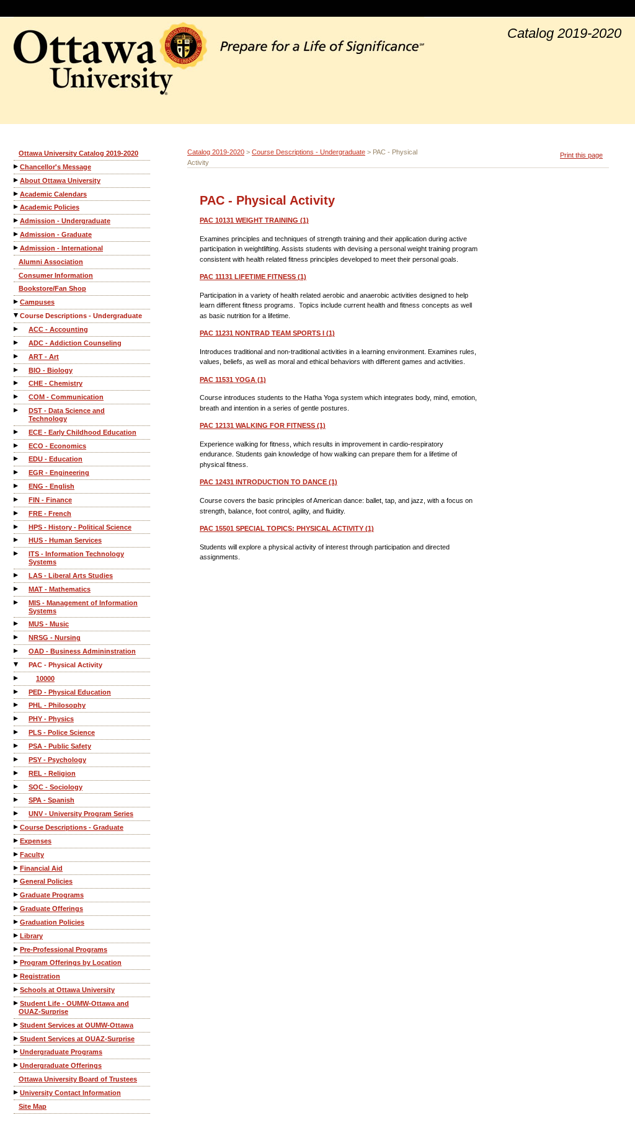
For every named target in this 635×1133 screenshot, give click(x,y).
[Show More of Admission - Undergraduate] (17, 220)
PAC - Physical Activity (65, 665)
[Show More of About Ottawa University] (17, 180)
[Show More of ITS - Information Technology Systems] (17, 553)
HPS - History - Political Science (80, 527)
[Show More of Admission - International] (17, 248)
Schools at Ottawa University (67, 989)
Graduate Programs (52, 895)
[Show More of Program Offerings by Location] (17, 962)
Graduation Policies (52, 922)
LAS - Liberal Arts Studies (71, 575)
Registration (40, 976)
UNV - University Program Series (81, 813)
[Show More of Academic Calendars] (17, 194)
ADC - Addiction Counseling (75, 343)
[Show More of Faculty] (17, 854)
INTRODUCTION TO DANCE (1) (268, 482)
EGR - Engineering (59, 472)
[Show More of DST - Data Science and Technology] (17, 410)
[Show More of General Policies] (17, 881)
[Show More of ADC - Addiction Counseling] (17, 342)
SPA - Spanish (51, 800)
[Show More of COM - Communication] (17, 396)
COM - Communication (66, 397)
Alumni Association (51, 261)
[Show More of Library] (17, 935)
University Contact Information (70, 1092)
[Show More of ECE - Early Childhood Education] (17, 432)
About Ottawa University (60, 180)
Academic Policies (49, 207)
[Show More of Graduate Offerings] (17, 908)
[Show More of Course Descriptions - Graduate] (17, 827)
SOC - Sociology (55, 787)
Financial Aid (41, 868)
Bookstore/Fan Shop (52, 288)
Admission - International (61, 248)
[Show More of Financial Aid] (17, 868)
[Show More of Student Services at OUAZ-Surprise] (17, 1038)
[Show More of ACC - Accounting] (17, 329)
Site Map (33, 1106)
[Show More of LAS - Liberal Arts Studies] (17, 575)
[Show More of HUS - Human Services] (17, 540)
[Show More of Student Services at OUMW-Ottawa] (17, 1025)
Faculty (32, 854)
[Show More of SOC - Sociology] (17, 786)
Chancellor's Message (55, 167)
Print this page (581, 155)
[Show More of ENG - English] (17, 486)
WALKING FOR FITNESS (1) (263, 425)
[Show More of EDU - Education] (17, 458)
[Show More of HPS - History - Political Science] (17, 527)
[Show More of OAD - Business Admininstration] (17, 651)
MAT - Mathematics (60, 589)
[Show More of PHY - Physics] (17, 718)
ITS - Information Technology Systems (76, 558)
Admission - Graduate (56, 234)
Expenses (35, 841)
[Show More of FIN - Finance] (17, 499)
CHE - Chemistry (55, 383)
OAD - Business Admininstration (82, 651)
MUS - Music (49, 624)
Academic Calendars (53, 194)
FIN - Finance (50, 500)
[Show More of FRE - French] (17, 513)
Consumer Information (56, 275)
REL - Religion (52, 773)
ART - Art (44, 356)
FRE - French (50, 513)
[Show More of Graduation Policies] (17, 922)
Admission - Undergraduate (65, 220)
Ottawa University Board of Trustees (78, 1079)
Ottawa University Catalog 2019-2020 (78, 153)
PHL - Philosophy (57, 705)
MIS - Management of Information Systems (83, 607)
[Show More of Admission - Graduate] (17, 234)
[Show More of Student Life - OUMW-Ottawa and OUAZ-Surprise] (17, 1003)
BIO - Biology (51, 370)
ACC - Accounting (58, 329)
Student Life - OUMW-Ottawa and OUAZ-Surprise (74, 1007)
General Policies (46, 881)
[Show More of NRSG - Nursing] (17, 637)
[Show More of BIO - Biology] (17, 370)
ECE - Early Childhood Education (82, 432)
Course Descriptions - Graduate (71, 827)
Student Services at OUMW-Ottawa (76, 1025)
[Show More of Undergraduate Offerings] (17, 1065)
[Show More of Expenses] (17, 840)
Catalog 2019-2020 (215, 152)
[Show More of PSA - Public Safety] (17, 746)
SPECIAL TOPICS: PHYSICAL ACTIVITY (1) (287, 528)
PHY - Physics (51, 718)
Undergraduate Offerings (61, 1065)
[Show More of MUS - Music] (17, 623)
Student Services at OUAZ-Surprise (77, 1038)
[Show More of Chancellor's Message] (17, 166)
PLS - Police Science (62, 732)
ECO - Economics (57, 446)
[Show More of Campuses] (17, 301)
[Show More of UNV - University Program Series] (17, 813)
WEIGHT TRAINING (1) (254, 220)
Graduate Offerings (51, 908)
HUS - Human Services (65, 540)
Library (31, 936)
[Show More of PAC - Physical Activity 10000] (17, 664)
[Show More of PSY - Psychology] (17, 759)
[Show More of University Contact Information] (17, 1092)
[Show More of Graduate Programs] (17, 894)
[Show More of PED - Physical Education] (17, 692)
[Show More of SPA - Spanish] (17, 799)
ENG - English (51, 486)
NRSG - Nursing (55, 637)
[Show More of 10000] (17, 678)
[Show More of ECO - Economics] (17, 445)
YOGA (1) (233, 379)
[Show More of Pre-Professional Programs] (17, 949)
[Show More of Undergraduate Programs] (17, 1051)
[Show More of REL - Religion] (17, 773)
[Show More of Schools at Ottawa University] (17, 989)
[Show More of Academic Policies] (17, 207)
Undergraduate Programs (61, 1051)
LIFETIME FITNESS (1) (253, 276)
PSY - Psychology (57, 759)
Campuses (37, 302)
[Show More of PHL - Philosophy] (17, 705)
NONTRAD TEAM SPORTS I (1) (267, 333)
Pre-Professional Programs (63, 949)
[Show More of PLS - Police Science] (17, 732)
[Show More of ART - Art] (17, 356)
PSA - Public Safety (60, 746)
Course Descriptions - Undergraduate (81, 315)
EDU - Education (55, 459)
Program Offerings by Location (71, 962)
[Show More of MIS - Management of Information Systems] (17, 602)
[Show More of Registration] (17, 976)
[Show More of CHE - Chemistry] (17, 383)
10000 (45, 678)
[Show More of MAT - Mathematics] (17, 589)
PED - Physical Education (70, 692)
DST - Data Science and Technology (67, 414)
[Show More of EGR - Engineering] (17, 472)
